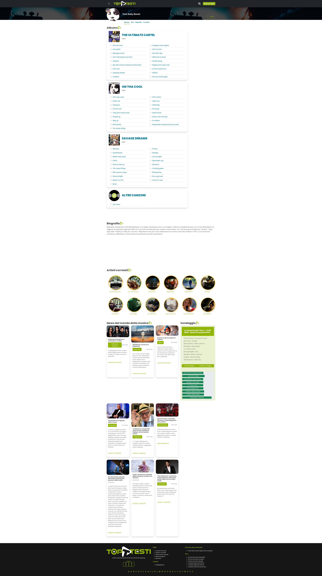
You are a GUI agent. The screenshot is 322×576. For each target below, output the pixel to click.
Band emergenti (160, 556)
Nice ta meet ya (119, 164)
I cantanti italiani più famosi (196, 563)
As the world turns (159, 69)
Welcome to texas (159, 57)
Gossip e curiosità (160, 552)
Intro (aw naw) (118, 97)
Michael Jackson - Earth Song (192, 359)
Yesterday (156, 105)
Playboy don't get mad (160, 65)
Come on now (157, 180)
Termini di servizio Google (195, 561)
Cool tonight (157, 156)
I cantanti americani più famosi (197, 567)
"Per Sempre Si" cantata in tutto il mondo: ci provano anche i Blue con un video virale (166, 478)
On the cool (117, 109)
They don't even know (121, 113)
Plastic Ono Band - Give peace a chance (195, 338)
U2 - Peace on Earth (189, 349)
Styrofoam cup (157, 160)
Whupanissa (157, 172)
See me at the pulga (159, 76)
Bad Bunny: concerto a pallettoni (141, 345)
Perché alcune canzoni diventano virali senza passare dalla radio (116, 478)
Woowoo (155, 164)
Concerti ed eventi (160, 551)
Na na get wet (157, 176)
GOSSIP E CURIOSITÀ (114, 453)
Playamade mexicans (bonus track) (165, 124)
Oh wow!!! (116, 49)
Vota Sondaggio (189, 366)
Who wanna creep (120, 172)
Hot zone (116, 69)
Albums (126, 22)
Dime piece (117, 124)
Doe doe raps (157, 53)
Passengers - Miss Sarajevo (192, 346)
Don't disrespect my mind (122, 57)
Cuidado (116, 76)
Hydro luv (156, 101)
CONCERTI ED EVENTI (115, 362)
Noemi (160, 342)
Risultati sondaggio (205, 366)
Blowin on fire (118, 180)
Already (155, 153)
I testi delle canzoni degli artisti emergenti (200, 551)
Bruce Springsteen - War (191, 351)
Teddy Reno (137, 437)
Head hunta (156, 113)
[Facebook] (124, 564)
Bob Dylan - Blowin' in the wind (193, 354)
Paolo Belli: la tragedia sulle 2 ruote (116, 421)
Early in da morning (159, 116)
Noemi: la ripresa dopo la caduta (166, 338)
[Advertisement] (202, 36)
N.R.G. (115, 160)
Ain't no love (157, 49)
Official (155, 73)
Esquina (116, 61)
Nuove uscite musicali (161, 554)
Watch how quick (119, 156)
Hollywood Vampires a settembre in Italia (116, 340)
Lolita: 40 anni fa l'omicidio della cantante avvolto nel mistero (142, 476)
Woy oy (115, 120)
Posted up (116, 116)
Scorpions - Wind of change (192, 357)
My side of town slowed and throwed (127, 65)
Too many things (119, 128)
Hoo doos (116, 204)
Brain (115, 184)
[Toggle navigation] (109, 3)
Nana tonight (118, 176)
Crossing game (158, 168)
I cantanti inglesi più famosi (196, 565)
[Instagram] (130, 564)
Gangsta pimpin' (119, 73)
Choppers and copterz (160, 45)
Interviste (158, 558)
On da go (155, 109)
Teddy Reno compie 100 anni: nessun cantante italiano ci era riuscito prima (141, 431)
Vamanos (116, 105)
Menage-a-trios (118, 53)
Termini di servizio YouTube (196, 559)
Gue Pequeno (162, 425)
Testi (132, 22)
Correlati (146, 22)
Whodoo (116, 149)
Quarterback (117, 153)
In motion (156, 120)
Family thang (157, 61)
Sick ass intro (118, 45)
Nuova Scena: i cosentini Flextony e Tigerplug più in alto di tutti (166, 420)
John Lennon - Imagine (190, 341)
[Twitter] (133, 564)
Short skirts (156, 97)
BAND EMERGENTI (163, 443)
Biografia (138, 22)
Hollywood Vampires (114, 345)
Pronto (154, 149)
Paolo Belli (112, 425)
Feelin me (116, 101)
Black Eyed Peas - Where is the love (194, 343)
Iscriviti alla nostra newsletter (196, 557)
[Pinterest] (127, 564)
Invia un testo (209, 4)
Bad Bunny (137, 349)
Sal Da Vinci (162, 484)
